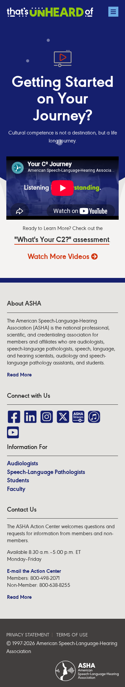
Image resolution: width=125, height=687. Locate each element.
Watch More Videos (59, 257)
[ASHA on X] (63, 413)
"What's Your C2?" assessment (61, 240)
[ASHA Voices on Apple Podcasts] (94, 413)
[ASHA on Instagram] (47, 413)
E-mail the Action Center (34, 571)
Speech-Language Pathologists (46, 472)
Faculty (16, 489)
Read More (19, 374)
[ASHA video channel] (79, 413)
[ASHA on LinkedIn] (30, 413)
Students (18, 480)
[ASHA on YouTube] (14, 429)
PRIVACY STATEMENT (27, 635)
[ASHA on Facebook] (14, 413)
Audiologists (22, 463)
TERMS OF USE (72, 635)
